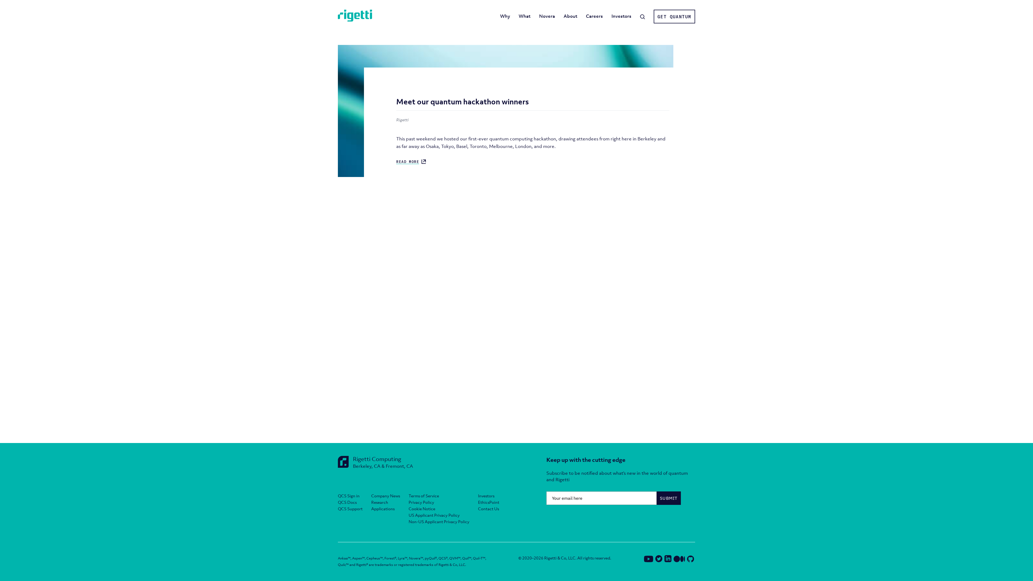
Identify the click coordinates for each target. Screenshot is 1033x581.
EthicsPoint (488, 502)
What (524, 16)
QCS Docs (347, 502)
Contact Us (488, 508)
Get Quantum (674, 16)
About (570, 16)
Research (379, 502)
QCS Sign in (349, 495)
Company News (385, 495)
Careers (594, 16)
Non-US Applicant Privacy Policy (439, 521)
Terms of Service (424, 495)
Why (505, 16)
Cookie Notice (422, 508)
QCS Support (350, 508)
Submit (669, 498)
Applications (383, 508)
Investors (621, 16)
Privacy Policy (421, 502)
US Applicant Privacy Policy (434, 515)
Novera (547, 16)
